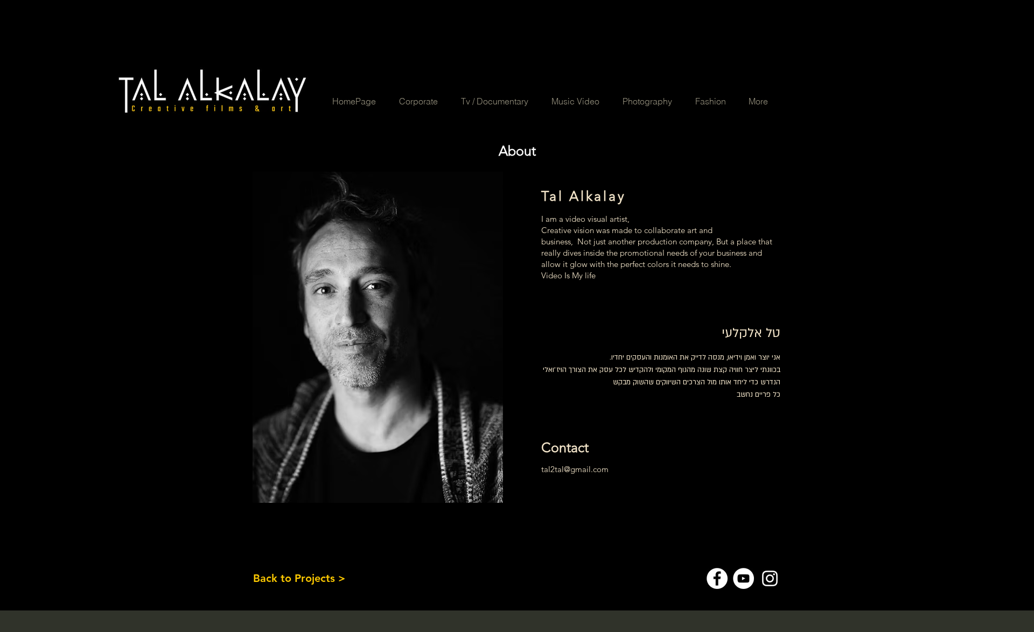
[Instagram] (769, 578)
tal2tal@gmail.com (575, 469)
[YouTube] (743, 578)
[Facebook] (717, 578)
